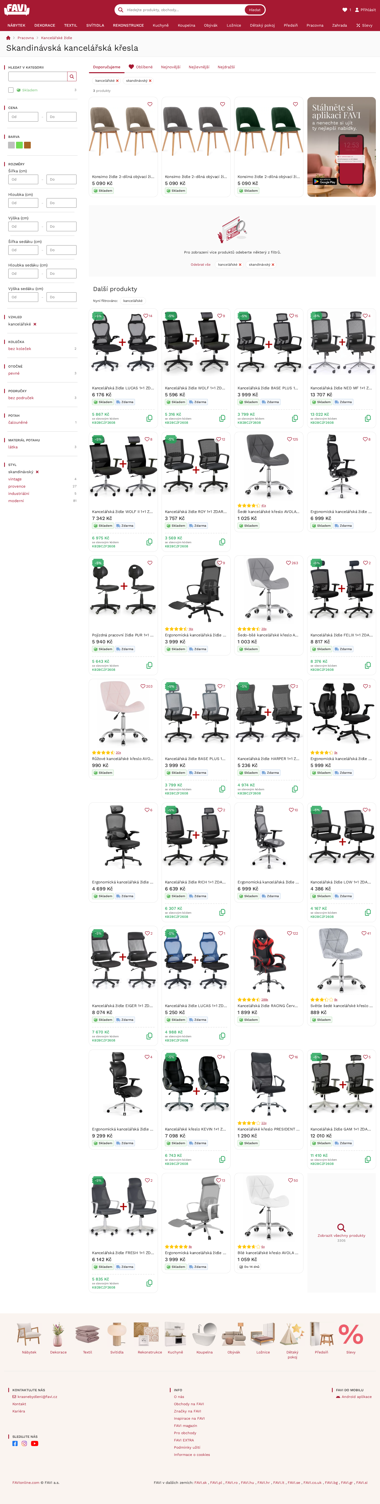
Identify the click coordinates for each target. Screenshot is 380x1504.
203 (149, 686)
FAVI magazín (185, 1426)
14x (191, 629)
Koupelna (204, 1352)
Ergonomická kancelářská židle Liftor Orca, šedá (209, 1252)
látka (13, 447)
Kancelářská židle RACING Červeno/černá (275, 1005)
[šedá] (11, 145)
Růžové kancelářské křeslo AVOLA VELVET (131, 758)
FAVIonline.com (25, 1482)
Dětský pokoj (292, 1354)
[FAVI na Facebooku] (15, 1443)
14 (151, 316)
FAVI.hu (248, 1482)
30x (118, 752)
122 (295, 933)
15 (296, 316)
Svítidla (117, 1352)
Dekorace (58, 1352)
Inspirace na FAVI (189, 1418)
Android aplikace (357, 1397)
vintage (15, 479)
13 (223, 1180)
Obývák (233, 1352)
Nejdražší (226, 67)
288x (264, 999)
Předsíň (321, 1352)
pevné (14, 373)
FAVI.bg (332, 1482)
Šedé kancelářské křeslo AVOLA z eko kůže (277, 511)
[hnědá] (27, 145)
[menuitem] (16, 25)
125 (295, 439)
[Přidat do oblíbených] (150, 104)
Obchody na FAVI (189, 1404)
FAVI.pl (216, 1482)
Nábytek (29, 1352)
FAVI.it (279, 1482)
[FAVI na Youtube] (34, 1443)
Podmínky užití (187, 1447)
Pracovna (26, 38)
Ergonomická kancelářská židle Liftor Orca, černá (209, 635)
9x (336, 752)
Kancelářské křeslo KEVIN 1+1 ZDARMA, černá (207, 1129)
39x (263, 629)
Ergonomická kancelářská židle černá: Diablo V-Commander (146, 1129)
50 (296, 1180)
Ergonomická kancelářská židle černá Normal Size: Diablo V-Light (151, 882)
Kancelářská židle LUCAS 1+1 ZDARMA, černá (133, 388)
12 (223, 439)
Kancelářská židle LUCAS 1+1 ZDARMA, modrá (206, 1005)
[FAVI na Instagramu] (24, 1443)
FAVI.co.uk (313, 1482)
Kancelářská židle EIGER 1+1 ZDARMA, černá (132, 1005)
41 (369, 933)
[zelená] (19, 145)
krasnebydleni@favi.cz (37, 1397)
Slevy (350, 1352)
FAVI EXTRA (184, 1440)
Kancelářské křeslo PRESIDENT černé (272, 1129)
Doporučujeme (106, 67)
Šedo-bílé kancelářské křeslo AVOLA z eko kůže (282, 635)
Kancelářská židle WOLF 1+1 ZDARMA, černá (205, 388)
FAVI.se (294, 1482)
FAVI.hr (264, 1482)
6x (263, 1246)
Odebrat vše (201, 264)
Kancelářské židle (56, 38)
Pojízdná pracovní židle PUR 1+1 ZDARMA (129, 635)
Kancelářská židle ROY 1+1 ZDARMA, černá (203, 511)
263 (295, 563)
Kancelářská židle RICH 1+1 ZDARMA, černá (204, 882)
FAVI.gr (347, 1482)
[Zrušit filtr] (34, 323)
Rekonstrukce (148, 1352)
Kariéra (18, 1411)
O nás (179, 1397)
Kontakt (19, 1404)
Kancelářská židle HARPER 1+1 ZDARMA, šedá (279, 758)
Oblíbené (144, 67)
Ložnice (263, 1352)
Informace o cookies (192, 1455)
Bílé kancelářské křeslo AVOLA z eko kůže (276, 1252)
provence (17, 486)
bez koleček (19, 348)
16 (296, 1057)
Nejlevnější (199, 67)
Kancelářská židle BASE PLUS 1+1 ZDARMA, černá (283, 388)
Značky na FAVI (187, 1411)
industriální (18, 493)
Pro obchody (185, 1433)
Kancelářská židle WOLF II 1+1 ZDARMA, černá (133, 511)
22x (263, 1123)
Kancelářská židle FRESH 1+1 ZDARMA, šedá (132, 1252)
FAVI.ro (232, 1482)
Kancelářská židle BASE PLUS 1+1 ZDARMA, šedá (209, 758)
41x (263, 505)
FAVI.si (362, 1482)
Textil (87, 1352)
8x (336, 999)
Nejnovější (170, 67)
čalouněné (18, 422)
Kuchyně (175, 1352)
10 (296, 810)
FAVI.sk (201, 1482)
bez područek (21, 398)
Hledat (255, 10)
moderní (16, 500)
